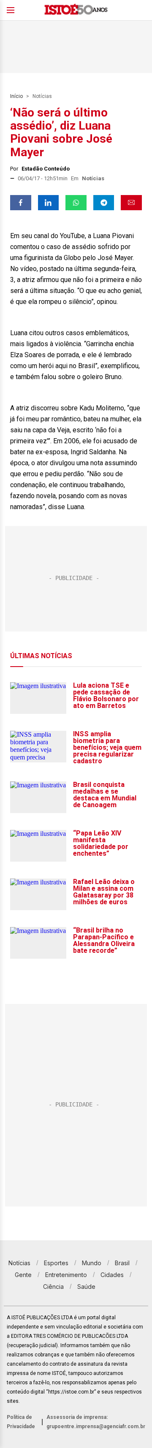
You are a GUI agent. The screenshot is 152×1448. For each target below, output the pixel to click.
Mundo (91, 1262)
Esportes (56, 1262)
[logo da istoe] (76, 10)
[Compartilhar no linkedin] (48, 202)
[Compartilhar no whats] (76, 202)
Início (16, 96)
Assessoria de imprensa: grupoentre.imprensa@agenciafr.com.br (95, 1421)
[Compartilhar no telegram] (103, 202)
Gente (23, 1274)
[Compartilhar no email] (131, 202)
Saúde (86, 1286)
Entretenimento (66, 1274)
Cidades (112, 1274)
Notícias (42, 96)
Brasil (122, 1262)
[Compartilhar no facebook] (20, 202)
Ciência (53, 1286)
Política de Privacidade (21, 1421)
